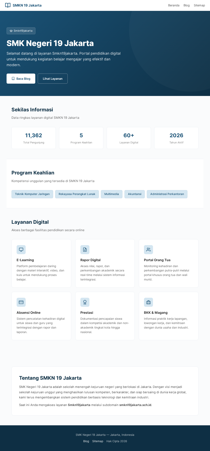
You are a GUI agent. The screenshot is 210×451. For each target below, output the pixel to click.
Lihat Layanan (53, 78)
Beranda (173, 5)
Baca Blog (23, 78)
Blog (187, 5)
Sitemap (199, 5)
